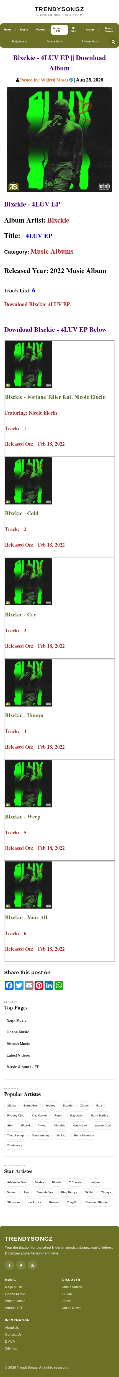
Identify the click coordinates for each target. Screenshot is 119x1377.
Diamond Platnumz (98, 1202)
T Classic (75, 1182)
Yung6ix (72, 1202)
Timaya (106, 1192)
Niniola (56, 1182)
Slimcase (13, 1202)
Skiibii (89, 1192)
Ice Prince (35, 1202)
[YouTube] (32, 1265)
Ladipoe (95, 1182)
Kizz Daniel (39, 1115)
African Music (90, 41)
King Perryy (69, 1192)
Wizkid (25, 1125)
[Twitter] (20, 1265)
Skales (39, 1182)
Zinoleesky (14, 1145)
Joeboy (50, 1105)
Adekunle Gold (17, 1182)
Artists (66, 1301)
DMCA (10, 1341)
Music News (71, 1308)
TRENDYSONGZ (59, 9)
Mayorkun (76, 1115)
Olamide (59, 1125)
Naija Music (19, 41)
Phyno (42, 1125)
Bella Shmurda (84, 1135)
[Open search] (113, 41)
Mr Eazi (61, 1135)
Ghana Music (55, 41)
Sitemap (11, 1348)
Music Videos (72, 1287)
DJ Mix (67, 1294)
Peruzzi (54, 1202)
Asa (26, 1192)
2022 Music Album (78, 270)
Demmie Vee (45, 1192)
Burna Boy (31, 1105)
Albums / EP (14, 1308)
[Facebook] (9, 1265)
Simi (10, 1125)
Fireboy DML (15, 1115)
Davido (68, 1105)
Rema (58, 1115)
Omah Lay (80, 1125)
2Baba (11, 1105)
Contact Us (13, 1335)
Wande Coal (103, 1125)
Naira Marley (99, 1115)
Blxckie (58, 220)
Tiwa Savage (16, 1135)
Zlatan (84, 1105)
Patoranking (40, 1135)
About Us (12, 1328)
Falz (99, 1105)
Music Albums (52, 251)
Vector (11, 1192)
